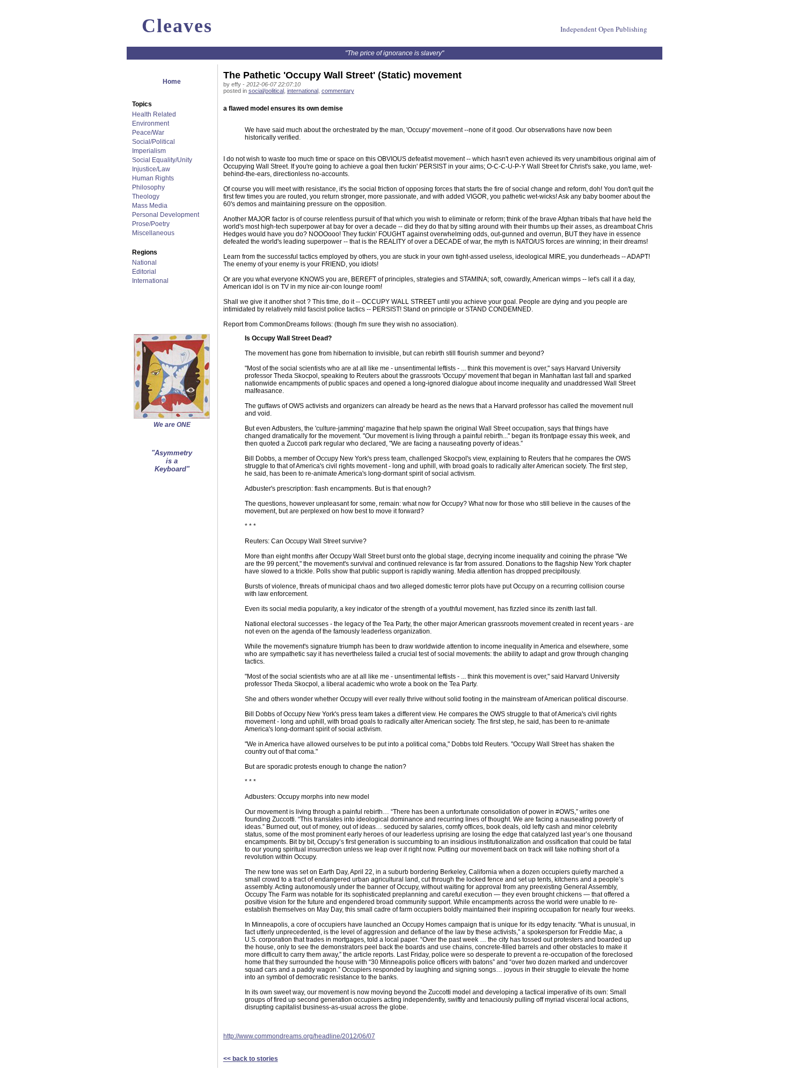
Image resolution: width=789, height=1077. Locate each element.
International (150, 281)
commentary (338, 91)
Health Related (154, 114)
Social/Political (153, 141)
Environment (150, 123)
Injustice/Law (151, 169)
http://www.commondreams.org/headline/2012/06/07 (299, 1036)
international (302, 91)
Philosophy (148, 187)
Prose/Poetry (151, 224)
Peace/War (148, 132)
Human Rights (153, 178)
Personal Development (165, 215)
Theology (145, 196)
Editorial (144, 271)
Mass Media (149, 205)
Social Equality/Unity (162, 160)
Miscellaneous (153, 233)
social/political (266, 91)
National (144, 262)
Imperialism (149, 151)
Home (172, 81)
